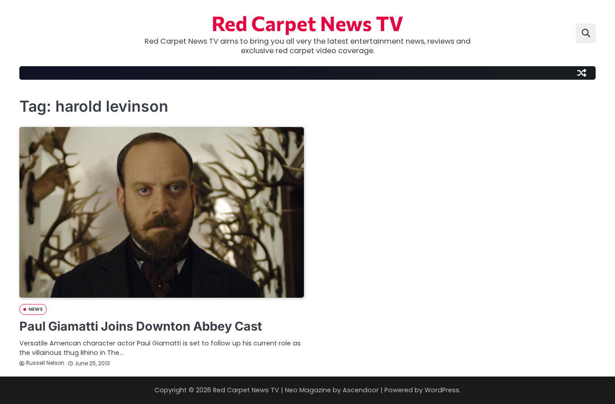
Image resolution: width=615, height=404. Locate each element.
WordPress (442, 390)
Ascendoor (361, 390)
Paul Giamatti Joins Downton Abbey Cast (140, 326)
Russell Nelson (45, 363)
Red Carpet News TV (307, 22)
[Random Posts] (581, 73)
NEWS (35, 309)
